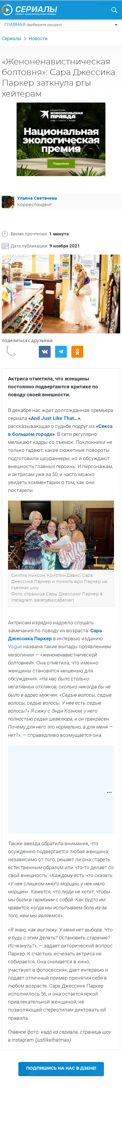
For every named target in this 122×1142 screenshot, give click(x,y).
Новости (38, 38)
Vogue (15, 646)
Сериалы (11, 38)
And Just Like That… (54, 418)
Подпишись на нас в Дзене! (61, 1068)
